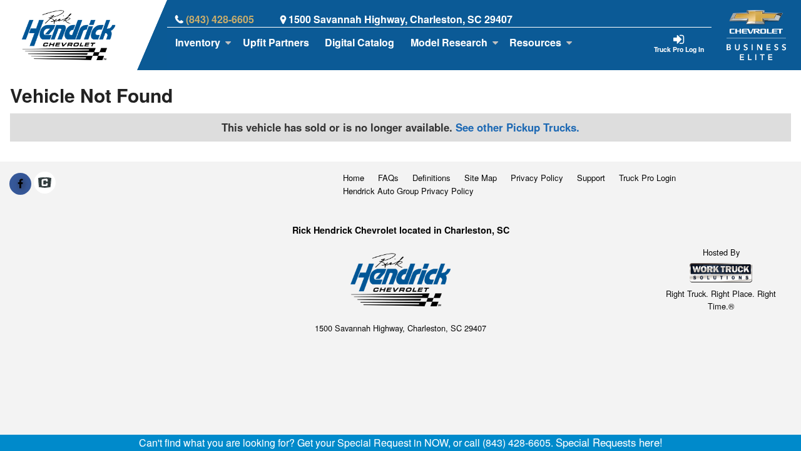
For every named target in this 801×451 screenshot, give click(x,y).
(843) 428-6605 (220, 19)
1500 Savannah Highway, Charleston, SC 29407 (400, 19)
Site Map (480, 178)
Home (353, 178)
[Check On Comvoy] (45, 183)
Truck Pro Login (647, 178)
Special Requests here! (609, 442)
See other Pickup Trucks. (517, 127)
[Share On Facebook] (20, 183)
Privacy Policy (537, 178)
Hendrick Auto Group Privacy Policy (408, 191)
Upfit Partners (276, 42)
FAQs (388, 178)
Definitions (431, 178)
